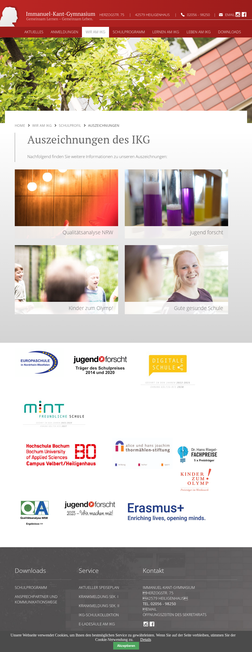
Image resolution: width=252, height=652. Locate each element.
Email (230, 14)
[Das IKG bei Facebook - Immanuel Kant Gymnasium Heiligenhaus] (244, 16)
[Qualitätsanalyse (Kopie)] (169, 525)
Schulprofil (70, 125)
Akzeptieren (126, 646)
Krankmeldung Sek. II (99, 605)
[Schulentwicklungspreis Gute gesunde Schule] (54, 430)
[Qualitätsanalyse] (39, 375)
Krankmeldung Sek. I (98, 596)
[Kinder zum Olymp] (197, 494)
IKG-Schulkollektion (99, 614)
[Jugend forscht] (99, 378)
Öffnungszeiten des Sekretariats (174, 614)
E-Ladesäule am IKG (97, 623)
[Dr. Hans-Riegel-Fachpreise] (197, 462)
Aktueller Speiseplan (99, 587)
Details (145, 639)
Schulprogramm (31, 587)
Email (150, 609)
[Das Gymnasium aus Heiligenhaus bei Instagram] (238, 16)
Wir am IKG (42, 125)
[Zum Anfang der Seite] (30, 545)
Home (20, 125)
